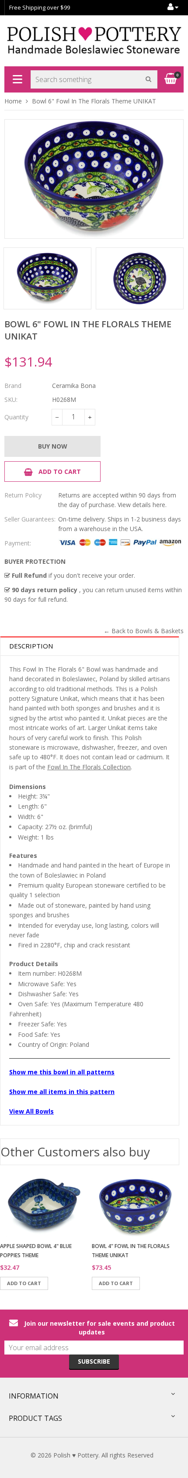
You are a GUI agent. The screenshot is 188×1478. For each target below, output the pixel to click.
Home (13, 101)
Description (31, 645)
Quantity (16, 417)
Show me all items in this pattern (62, 1091)
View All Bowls (31, 1111)
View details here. (142, 505)
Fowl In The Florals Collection (89, 767)
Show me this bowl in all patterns (62, 1072)
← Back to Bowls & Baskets (144, 631)
